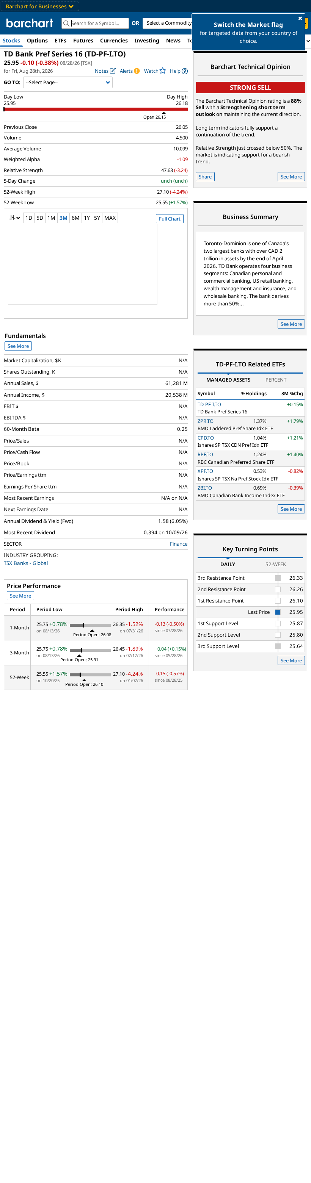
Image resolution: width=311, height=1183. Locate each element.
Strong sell (250, 87)
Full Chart (170, 218)
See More (18, 346)
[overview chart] (96, 269)
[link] (179, 71)
